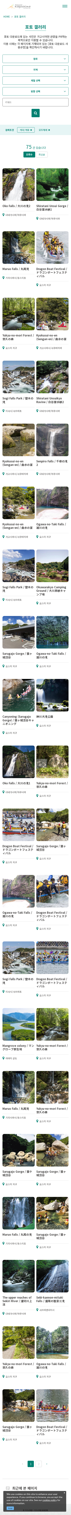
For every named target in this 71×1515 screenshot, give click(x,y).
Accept (10, 1508)
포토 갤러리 (20, 16)
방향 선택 (35, 91)
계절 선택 (35, 80)
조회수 (29, 154)
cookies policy (49, 1500)
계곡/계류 (24, 130)
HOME (6, 16)
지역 (35, 69)
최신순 (42, 154)
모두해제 (43, 130)
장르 (35, 58)
